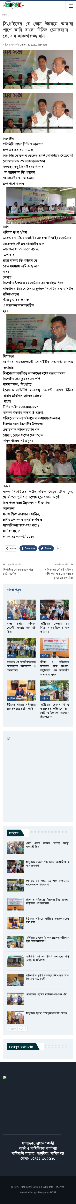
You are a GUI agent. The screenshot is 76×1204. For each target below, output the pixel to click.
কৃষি (10, 617)
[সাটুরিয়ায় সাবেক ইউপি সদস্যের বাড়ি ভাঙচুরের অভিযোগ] (15, 961)
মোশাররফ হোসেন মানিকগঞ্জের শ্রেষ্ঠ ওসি (46, 994)
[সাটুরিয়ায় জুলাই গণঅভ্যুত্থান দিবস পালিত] (15, 1017)
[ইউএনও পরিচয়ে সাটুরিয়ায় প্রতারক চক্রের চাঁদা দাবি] (21, 690)
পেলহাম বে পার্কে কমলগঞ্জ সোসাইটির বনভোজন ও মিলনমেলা (47, 882)
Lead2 (11, 655)
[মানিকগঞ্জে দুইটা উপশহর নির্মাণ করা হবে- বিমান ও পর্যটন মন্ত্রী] (15, 980)
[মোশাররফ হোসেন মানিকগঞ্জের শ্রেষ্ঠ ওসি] (15, 999)
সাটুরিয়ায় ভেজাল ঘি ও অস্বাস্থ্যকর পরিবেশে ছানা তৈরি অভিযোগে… (47, 939)
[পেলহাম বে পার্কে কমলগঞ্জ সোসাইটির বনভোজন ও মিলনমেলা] (21, 648)
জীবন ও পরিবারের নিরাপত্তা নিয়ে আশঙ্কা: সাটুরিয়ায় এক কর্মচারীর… (47, 901)
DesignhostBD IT (47, 1192)
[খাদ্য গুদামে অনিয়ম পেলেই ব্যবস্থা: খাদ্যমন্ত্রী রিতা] (21, 610)
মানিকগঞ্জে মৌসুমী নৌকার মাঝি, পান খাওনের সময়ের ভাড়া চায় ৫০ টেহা (59, 574)
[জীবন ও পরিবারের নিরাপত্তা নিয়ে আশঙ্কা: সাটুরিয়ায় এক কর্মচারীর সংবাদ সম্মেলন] (54, 648)
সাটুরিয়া (45, 655)
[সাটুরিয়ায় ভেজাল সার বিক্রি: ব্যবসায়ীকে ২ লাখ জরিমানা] (54, 610)
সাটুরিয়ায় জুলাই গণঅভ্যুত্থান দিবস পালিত (46, 1013)
